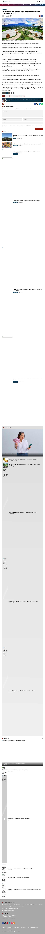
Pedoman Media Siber (32, 927)
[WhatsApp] (42, 104)
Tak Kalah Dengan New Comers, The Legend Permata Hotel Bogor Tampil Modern (24, 889)
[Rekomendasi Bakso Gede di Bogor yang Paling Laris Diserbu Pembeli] (5, 513)
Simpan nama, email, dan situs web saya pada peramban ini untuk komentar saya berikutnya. (23, 125)
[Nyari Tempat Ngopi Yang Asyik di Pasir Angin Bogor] (4, 770)
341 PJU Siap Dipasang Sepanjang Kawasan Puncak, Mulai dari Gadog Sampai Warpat (24, 465)
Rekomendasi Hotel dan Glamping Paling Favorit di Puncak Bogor (26, 200)
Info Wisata (4, 9)
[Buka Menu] (39, 1)
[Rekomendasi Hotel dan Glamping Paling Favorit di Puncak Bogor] (7, 201)
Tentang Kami (23, 927)
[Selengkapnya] (42, 738)
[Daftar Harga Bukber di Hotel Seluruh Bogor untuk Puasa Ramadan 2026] (7, 145)
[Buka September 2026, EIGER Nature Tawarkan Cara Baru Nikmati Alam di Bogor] (7, 137)
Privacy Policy (9, 927)
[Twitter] (37, 104)
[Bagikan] (42, 16)
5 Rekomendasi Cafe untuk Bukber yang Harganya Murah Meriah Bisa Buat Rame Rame (27, 379)
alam (8, 96)
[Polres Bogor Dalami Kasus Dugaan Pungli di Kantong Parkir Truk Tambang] (5, 602)
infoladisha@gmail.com (9, 910)
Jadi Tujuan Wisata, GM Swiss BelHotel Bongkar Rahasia (19, 877)
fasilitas (17, 96)
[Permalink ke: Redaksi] (3, 16)
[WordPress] (9, 923)
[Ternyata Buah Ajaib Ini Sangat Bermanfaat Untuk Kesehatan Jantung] (5, 459)
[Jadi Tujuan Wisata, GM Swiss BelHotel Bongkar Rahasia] (4, 878)
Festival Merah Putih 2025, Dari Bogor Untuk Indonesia (18, 818)
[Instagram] (12, 923)
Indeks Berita (16, 927)
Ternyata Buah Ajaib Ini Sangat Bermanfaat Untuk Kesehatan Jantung (23, 459)
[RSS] (14, 923)
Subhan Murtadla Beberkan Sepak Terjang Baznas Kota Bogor (20, 868)
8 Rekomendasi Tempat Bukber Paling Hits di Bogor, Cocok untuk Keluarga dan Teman (26, 151)
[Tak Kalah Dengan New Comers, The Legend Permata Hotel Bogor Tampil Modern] (4, 890)
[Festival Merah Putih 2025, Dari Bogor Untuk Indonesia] (4, 819)
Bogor (14, 138)
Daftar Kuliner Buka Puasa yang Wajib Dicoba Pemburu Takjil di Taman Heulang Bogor (27, 290)
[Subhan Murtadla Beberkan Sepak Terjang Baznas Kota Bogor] (4, 868)
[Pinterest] (7, 923)
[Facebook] (35, 104)
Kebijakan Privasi (5, 928)
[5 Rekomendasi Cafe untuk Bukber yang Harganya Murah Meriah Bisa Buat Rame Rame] (7, 380)
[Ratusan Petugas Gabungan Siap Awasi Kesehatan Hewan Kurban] (5, 691)
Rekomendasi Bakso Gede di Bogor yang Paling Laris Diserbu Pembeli (22, 512)
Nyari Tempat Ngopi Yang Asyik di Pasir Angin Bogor (18, 769)
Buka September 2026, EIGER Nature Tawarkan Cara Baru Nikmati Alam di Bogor (28, 136)
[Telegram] (40, 104)
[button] (37, 1)
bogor (12, 96)
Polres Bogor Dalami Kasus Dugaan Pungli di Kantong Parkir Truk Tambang (24, 601)
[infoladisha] (8, 1)
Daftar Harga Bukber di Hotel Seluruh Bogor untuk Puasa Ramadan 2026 (27, 143)
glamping (23, 96)
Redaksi (6, 15)
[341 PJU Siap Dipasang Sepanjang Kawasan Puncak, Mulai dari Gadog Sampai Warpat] (5, 465)
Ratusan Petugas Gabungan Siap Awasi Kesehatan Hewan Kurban (22, 690)
